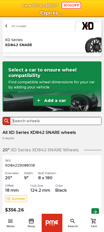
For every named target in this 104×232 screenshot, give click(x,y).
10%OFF (71, 5)
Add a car (51, 100)
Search (73, 223)
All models (15, 25)
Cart (94, 223)
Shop (31, 223)
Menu (10, 223)
